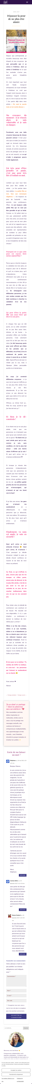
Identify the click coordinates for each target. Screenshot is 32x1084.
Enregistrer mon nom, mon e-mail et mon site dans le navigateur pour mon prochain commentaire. (16, 1008)
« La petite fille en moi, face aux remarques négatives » (16, 194)
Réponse (22, 875)
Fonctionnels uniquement (16, 1074)
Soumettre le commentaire (16, 1016)
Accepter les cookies (16, 1070)
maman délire (14, 881)
